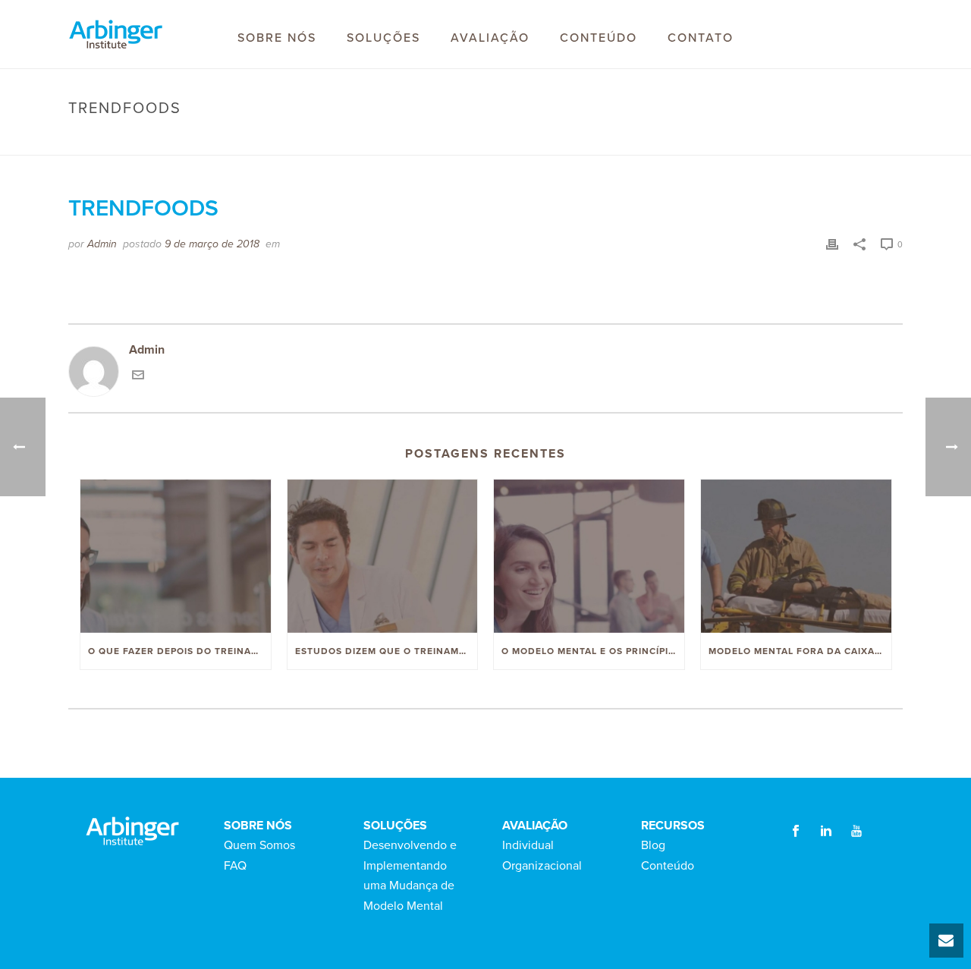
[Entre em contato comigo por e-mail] (138, 377)
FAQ (235, 865)
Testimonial (797, 140)
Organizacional (542, 865)
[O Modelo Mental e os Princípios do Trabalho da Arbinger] (589, 556)
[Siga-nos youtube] (856, 832)
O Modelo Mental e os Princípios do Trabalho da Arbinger (592, 651)
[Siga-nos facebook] (796, 832)
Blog (653, 845)
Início (745, 140)
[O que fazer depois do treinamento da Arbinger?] (175, 556)
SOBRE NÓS (276, 38)
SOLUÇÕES (383, 38)
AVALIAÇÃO (490, 38)
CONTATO (701, 38)
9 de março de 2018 (212, 244)
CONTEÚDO (598, 38)
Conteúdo (667, 865)
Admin (102, 244)
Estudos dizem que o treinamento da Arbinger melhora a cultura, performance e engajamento (386, 651)
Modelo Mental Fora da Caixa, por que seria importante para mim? (800, 651)
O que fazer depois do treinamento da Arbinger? (179, 651)
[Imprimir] (832, 244)
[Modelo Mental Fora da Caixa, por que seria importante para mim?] (796, 556)
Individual (528, 845)
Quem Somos (259, 845)
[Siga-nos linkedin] (826, 832)
